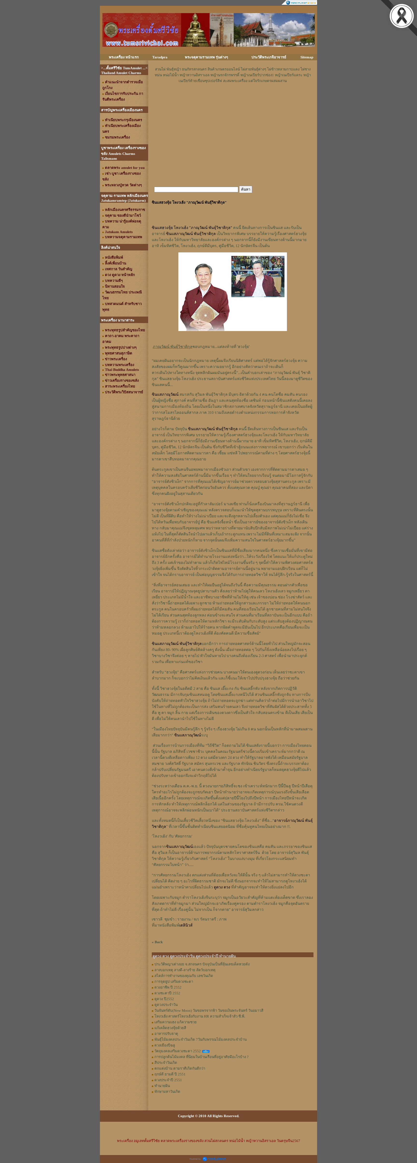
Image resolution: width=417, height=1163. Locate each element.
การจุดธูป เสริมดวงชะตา (173, 981)
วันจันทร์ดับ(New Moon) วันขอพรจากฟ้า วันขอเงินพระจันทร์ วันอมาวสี (208, 1010)
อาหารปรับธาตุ (166, 1034)
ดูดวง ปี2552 (164, 999)
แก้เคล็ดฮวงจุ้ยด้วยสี (170, 1028)
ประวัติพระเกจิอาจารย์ (268, 57)
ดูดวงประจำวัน (166, 1005)
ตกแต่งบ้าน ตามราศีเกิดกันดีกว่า (179, 1068)
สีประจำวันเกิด (165, 1063)
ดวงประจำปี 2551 (168, 1080)
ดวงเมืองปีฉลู (164, 1045)
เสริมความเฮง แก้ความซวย (175, 1022)
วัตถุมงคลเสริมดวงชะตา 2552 (177, 1051)
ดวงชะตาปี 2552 (167, 993)
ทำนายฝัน (162, 1086)
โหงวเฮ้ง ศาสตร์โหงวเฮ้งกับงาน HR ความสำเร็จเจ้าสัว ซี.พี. (199, 1016)
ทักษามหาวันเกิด (167, 1092)
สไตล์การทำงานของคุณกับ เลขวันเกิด (183, 976)
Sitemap (306, 57)
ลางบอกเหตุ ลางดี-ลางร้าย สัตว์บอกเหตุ (184, 970)
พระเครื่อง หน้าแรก (124, 57)
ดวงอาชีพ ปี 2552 (167, 987)
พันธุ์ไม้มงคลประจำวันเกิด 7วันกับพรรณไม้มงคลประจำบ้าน (200, 1039)
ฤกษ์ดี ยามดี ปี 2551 (170, 1074)
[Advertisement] (232, 98)
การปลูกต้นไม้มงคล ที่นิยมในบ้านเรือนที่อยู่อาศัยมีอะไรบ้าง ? (201, 1057)
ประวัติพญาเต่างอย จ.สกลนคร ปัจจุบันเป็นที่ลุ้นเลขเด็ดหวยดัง (202, 964)
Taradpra (159, 57)
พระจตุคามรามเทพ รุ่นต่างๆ (206, 57)
